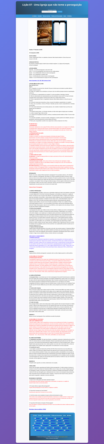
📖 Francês (59, 423)
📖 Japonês (37, 423)
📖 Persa (41, 428)
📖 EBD (43, 418)
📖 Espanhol (52, 425)
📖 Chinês (57, 418)
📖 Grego (45, 420)
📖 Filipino (60, 430)
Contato (40, 16)
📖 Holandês (56, 428)
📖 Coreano (68, 425)
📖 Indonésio (36, 425)
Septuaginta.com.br (63, 436)
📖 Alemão (66, 423)
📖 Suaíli (52, 432)
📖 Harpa (36, 418)
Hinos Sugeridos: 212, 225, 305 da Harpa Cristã (40, 80)
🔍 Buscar (60, 11)
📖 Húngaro (60, 425)
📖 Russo (66, 430)
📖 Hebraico (38, 430)
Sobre (64, 16)
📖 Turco (45, 430)
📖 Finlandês (44, 425)
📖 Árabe (69, 428)
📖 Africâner (38, 420)
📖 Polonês (48, 428)
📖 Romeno (45, 423)
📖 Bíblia (69, 16)
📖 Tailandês (52, 430)
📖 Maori (35, 428)
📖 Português (49, 418)
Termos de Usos (46, 16)
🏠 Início (34, 16)
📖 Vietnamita (65, 418)
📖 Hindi (63, 428)
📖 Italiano (52, 423)
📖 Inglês (59, 420)
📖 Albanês (52, 420)
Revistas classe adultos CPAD (37, 409)
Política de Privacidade (56, 16)
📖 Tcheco (66, 420)
